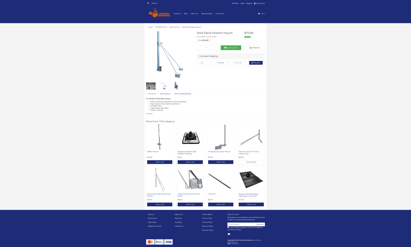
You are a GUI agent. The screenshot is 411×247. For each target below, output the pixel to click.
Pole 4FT (212, 194)
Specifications (165, 94)
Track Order (152, 222)
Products (177, 14)
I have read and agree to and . (245, 228)
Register (249, 3)
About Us (194, 14)
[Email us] (229, 234)
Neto (236, 242)
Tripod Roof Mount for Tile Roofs (189, 195)
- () (262, 14)
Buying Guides (206, 14)
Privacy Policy (207, 222)
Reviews (177, 94)
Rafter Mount (153, 152)
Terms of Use (207, 218)
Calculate (256, 63)
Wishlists (235, 3)
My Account (152, 218)
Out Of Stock (251, 162)
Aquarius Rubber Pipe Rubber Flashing (187, 153)
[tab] (152, 94)
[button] (254, 47)
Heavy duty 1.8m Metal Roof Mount (159, 195)
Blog (186, 14)
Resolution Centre (154, 226)
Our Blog (178, 222)
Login (242, 3)
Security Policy (207, 230)
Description (152, 94)
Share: (200, 40)
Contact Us (220, 14)
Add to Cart (232, 48)
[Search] (148, 3)
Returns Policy (207, 226)
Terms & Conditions (255, 227)
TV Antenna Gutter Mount (219, 152)
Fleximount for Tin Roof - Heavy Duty (249, 153)
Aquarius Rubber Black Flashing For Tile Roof (248, 195)
